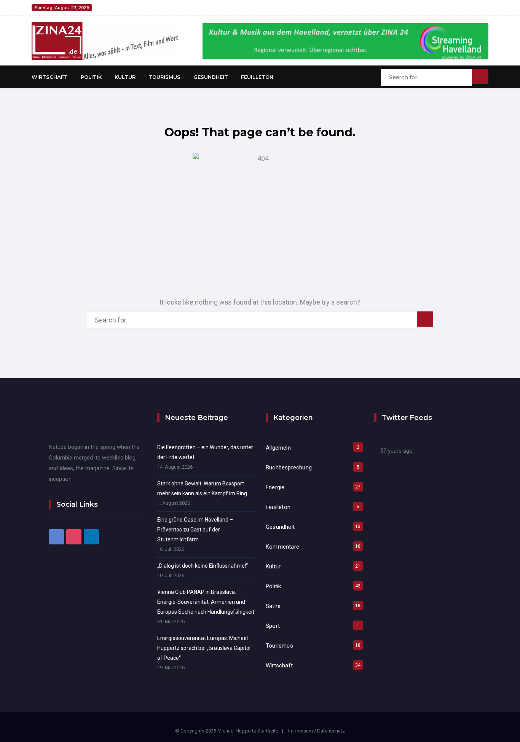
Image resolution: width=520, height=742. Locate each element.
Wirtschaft (50, 77)
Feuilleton (257, 77)
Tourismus (164, 77)
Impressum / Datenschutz (316, 731)
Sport (273, 625)
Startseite (267, 731)
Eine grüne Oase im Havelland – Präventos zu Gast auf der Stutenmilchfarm (195, 530)
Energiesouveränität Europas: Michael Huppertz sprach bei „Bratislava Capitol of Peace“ (203, 648)
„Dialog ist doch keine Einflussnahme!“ (202, 566)
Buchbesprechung (289, 467)
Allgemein (278, 447)
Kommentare (282, 546)
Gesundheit (210, 77)
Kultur (125, 77)
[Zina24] (105, 40)
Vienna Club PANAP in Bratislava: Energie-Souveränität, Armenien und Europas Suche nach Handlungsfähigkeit (205, 602)
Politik (91, 77)
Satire (273, 606)
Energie (275, 487)
